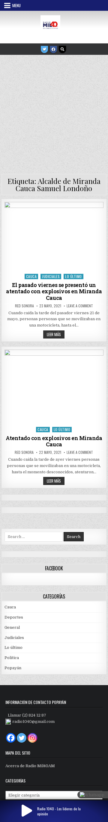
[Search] (62, 49)
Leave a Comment (80, 306)
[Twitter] (44, 49)
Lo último (73, 276)
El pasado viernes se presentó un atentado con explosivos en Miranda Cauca (54, 291)
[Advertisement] (54, 112)
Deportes (13, 617)
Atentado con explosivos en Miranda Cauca (54, 441)
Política (11, 657)
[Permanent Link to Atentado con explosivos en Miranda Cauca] (54, 387)
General (12, 627)
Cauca (31, 276)
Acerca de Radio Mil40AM (30, 766)
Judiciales (51, 276)
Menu (16, 5)
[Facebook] (53, 49)
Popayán (12, 668)
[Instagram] (32, 738)
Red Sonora (24, 306)
